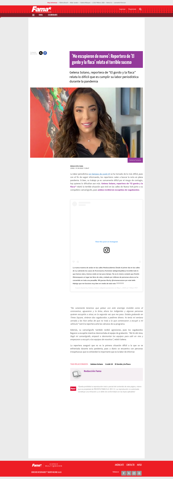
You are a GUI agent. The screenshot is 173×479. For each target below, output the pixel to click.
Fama (41, 15)
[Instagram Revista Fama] (134, 473)
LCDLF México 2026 (98, 3)
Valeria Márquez (85, 3)
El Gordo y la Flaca (123, 364)
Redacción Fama (76, 166)
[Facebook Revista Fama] (123, 473)
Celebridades (52, 15)
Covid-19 (109, 364)
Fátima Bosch (63, 3)
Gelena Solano (93, 288)
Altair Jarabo (74, 3)
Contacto (130, 465)
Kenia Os (109, 3)
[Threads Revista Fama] (139, 473)
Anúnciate (119, 465)
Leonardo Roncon (120, 3)
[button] (41, 53)
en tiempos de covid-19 (99, 174)
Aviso (139, 465)
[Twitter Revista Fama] (129, 473)
